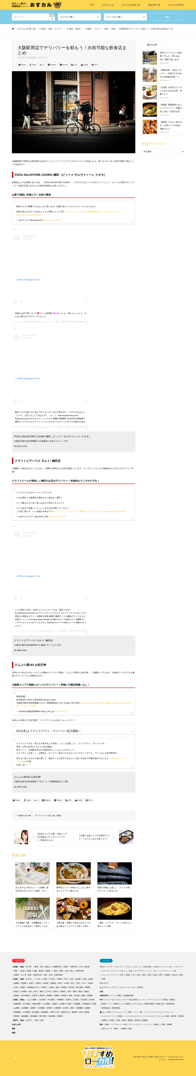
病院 (124, 1020)
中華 (121, 975)
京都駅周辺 (56, 967)
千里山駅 (83, 1000)
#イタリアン (117, 211)
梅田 (41, 991)
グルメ (102, 967)
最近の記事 (152, 45)
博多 (13, 1029)
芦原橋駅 (26, 1012)
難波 (70, 995)
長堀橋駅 (24, 1016)
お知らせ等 (16, 1024)
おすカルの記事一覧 (131, 5)
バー (149, 971)
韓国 (103, 979)
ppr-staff (27, 816)
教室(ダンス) (119, 1004)
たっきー (18, 321)
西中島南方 (25, 995)
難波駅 (60, 1016)
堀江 (72, 983)
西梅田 (49, 995)
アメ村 (37, 979)
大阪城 (90, 983)
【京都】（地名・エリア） (22, 967)
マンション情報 (163, 1016)
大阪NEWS (104, 995)
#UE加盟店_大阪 (109, 703)
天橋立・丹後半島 (70, 967)
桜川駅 (65, 1008)
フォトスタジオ (149, 1016)
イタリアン (118, 967)
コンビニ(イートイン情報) (112, 1016)
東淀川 (16, 991)
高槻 (83, 995)
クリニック (169, 1012)
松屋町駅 (57, 1008)
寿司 (161, 975)
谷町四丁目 (65, 1012)
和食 (149, 975)
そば (121, 971)
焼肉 (181, 975)
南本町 (45, 983)
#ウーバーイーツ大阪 (26, 706)
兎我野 (24, 983)
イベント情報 (115, 995)
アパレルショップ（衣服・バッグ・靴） (128, 1012)
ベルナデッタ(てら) (23, 427)
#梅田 (93, 211)
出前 (49, 816)
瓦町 (69, 991)
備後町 (16, 983)
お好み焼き (147, 967)
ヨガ (133, 987)
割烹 (144, 975)
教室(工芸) (160, 1004)
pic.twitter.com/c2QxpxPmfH (113, 511)
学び (101, 1000)
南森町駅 (17, 1004)
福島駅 (87, 1008)
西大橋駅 (35, 1012)
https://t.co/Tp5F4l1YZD (91, 703)
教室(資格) (116, 1008)
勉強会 (172, 1000)
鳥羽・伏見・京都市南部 (53, 975)
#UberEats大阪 (124, 703)
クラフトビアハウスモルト (26, 631)
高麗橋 (89, 995)
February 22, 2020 (51, 220)
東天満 (71, 987)
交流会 (165, 1000)
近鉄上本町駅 (84, 1012)
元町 (36, 1020)
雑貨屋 (130, 1020)
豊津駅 (74, 1012)
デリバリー (42, 816)
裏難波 (16, 995)
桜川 (36, 991)
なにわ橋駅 (32, 1000)
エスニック (136, 967)
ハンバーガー (163, 971)
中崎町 (59, 979)
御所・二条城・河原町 (22, 971)
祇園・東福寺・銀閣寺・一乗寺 (45, 971)
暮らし (102, 1012)
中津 (65, 979)
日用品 (111, 1020)
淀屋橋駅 (79, 1008)
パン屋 (173, 971)
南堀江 (38, 983)
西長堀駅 (44, 1012)
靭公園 (76, 995)
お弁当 (156, 967)
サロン (114, 987)
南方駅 (92, 1000)
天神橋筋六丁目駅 (89, 1004)
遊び (101, 1024)
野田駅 (16, 1016)
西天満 (34, 995)
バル (154, 971)
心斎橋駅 (24, 1008)
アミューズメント (136, 1024)
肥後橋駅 (17, 1012)
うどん (127, 967)
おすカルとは (108, 5)
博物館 (169, 1024)
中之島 (52, 979)
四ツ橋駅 (26, 1004)
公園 (163, 1024)
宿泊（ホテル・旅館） (110, 1029)
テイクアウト (140, 971)
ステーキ (105, 971)
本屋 (118, 1020)
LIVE (125, 1024)
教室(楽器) (106, 1008)
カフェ (163, 967)
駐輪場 (145, 1020)
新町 (57, 987)
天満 (16, 987)
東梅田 (87, 987)
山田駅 (16, 1008)
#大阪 (88, 211)
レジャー (148, 1024)
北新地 (68, 1000)
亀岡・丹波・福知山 (42, 967)
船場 (80, 991)
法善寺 (55, 991)
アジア (109, 967)
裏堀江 (86, 991)
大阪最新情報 (128, 995)
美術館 (123, 1029)
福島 (74, 991)
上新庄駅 (42, 1000)
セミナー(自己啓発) (129, 1000)
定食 (155, 975)
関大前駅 (42, 1016)
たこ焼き (129, 971)
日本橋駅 (41, 1008)
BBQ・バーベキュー (113, 1024)
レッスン (142, 1000)
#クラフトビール (92, 511)
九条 (71, 979)
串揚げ (128, 975)
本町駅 (49, 1008)
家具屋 (173, 1016)
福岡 (13, 1033)
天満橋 (22, 987)
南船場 (53, 983)
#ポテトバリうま (104, 211)
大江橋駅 (46, 1004)
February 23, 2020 (57, 516)
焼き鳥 (174, 975)
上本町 (44, 979)
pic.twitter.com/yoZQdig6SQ (29, 215)
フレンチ (105, 975)
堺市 (78, 983)
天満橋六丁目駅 (65, 1004)
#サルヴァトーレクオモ (75, 211)
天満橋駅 (76, 1004)
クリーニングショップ (154, 1012)
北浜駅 (75, 1000)
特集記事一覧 (154, 5)
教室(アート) (107, 1004)
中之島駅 (51, 1000)
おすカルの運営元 (176, 5)
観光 (130, 1029)
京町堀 (77, 979)
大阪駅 (58, 816)
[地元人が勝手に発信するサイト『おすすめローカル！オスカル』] (37, 5)
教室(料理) (171, 1004)
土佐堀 (66, 983)
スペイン (114, 971)
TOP (92, 5)
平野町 (43, 987)
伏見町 (90, 979)
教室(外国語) (149, 1004)
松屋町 (24, 991)
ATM (108, 1012)
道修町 (56, 995)
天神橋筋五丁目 (33, 987)
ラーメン (114, 975)
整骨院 (104, 1020)
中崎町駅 (60, 1000)
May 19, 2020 (61, 711)
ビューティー (105, 987)
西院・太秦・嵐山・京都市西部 (72, 971)
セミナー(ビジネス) (112, 1000)
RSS (15, 1058)
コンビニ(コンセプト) (132, 1016)
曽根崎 (64, 987)
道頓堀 (64, 995)
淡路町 (62, 991)
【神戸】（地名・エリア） (22, 1020)
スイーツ (179, 967)
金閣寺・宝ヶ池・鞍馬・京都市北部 (28, 975)
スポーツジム (125, 987)
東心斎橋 (79, 987)
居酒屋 (167, 975)
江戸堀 (48, 991)
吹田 (59, 983)
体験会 (156, 1024)
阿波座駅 (51, 1016)
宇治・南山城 (84, 967)
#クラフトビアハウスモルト (65, 511)
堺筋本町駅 (36, 1004)
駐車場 (137, 1020)
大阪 (53, 816)
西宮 (42, 1020)
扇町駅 (33, 1008)
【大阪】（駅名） (19, 1000)
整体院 (181, 1016)
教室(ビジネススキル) (134, 1004)
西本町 (42, 995)
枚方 (30, 991)
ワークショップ (155, 1000)
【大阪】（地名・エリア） (22, 979)
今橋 (84, 979)
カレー (171, 967)
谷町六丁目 (54, 1012)
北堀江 (31, 983)
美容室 (140, 987)
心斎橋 (51, 987)
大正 (84, 983)
